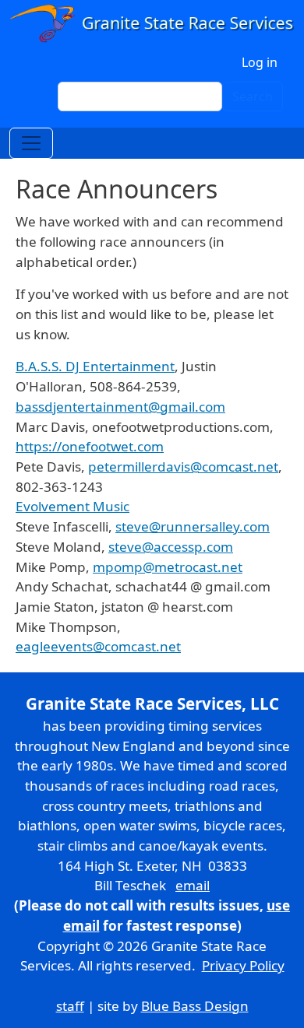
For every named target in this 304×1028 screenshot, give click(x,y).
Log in (259, 62)
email (192, 885)
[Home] (152, 23)
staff (70, 1006)
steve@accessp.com (170, 547)
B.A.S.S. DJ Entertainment (95, 366)
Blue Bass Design (195, 1006)
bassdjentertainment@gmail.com (120, 407)
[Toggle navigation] (31, 143)
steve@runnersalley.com (192, 526)
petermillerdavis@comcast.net (183, 466)
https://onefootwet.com (90, 446)
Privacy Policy (243, 965)
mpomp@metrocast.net (167, 567)
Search (252, 96)
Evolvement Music (72, 506)
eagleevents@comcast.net (98, 646)
